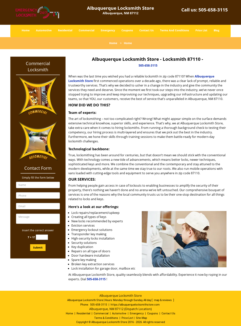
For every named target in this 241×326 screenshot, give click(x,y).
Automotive (44, 30)
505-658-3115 (213, 10)
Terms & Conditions (106, 317)
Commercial (86, 30)
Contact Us (146, 30)
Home (26, 30)
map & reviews (163, 300)
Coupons (127, 30)
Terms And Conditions (174, 30)
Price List (201, 30)
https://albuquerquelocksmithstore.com (135, 304)
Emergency (108, 30)
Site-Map (141, 317)
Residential (65, 30)
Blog (216, 30)
